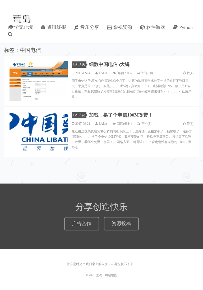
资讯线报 (56, 27)
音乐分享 (89, 27)
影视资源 (122, 27)
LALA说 (79, 64)
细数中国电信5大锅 (109, 64)
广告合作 (81, 223)
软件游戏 (155, 27)
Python (185, 27)
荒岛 (22, 19)
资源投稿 (121, 223)
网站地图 (111, 275)
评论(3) (146, 124)
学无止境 (23, 27)
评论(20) (147, 73)
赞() (190, 73)
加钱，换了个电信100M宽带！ (121, 115)
